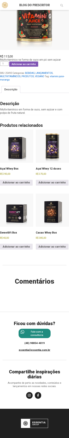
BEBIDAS (30, 73)
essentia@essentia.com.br (34, 349)
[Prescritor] (5, 5)
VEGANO (39, 76)
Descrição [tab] (10, 89)
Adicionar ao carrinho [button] (16, 182)
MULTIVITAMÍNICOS (10, 76)
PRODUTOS (28, 76)
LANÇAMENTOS (44, 73)
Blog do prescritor (34, 5)
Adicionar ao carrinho (24, 64)
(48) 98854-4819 (34, 343)
